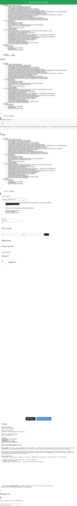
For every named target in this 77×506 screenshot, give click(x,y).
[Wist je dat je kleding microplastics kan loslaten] (20, 397)
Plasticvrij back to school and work (19, 31)
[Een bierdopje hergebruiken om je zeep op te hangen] (57, 411)
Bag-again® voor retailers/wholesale (19, 25)
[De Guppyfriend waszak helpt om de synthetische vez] (20, 380)
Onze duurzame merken (15, 22)
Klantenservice (8, 45)
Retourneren (12, 48)
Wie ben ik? (12, 21)
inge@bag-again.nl (8, 428)
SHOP (6, 44)
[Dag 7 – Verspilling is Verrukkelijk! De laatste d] (20, 274)
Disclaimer (5, 440)
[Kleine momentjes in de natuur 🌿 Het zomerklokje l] (20, 366)
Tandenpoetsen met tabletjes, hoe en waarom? (22, 38)
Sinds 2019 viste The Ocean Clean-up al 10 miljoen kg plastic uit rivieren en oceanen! (35, 14)
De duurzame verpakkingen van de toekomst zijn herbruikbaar (27, 18)
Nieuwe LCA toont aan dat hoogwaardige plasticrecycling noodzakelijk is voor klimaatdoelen (37, 11)
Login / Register (9, 116)
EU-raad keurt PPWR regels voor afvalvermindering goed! (26, 12)
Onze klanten (12, 28)
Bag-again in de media (15, 23)
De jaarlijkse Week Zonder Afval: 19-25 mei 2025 (24, 9)
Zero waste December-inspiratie (18, 43)
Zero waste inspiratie (10, 29)
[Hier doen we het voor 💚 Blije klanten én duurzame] (57, 337)
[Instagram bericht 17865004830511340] (20, 408)
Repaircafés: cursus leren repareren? (19, 7)
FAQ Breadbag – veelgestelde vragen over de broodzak (25, 24)
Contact (10, 46)
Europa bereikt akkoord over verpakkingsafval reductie (25, 17)
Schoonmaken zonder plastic (17, 33)
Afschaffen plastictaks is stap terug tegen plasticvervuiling (26, 10)
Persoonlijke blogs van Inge (17, 40)
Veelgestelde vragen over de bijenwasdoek (21, 39)
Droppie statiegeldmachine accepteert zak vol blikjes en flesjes (27, 13)
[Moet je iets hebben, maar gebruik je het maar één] (57, 304)
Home (6, 63)
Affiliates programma (8, 441)
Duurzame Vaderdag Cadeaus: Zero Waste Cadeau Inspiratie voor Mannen (31, 36)
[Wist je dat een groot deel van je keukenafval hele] (57, 351)
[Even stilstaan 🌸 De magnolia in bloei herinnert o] (57, 322)
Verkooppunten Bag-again (16, 27)
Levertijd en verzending (15, 47)
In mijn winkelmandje (12, 204)
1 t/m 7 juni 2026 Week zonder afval (19, 6)
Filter (46, 234)
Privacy (4, 438)
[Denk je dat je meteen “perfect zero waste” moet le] (20, 350)
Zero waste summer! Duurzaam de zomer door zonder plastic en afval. (30, 30)
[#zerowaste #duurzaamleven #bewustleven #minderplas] (20, 334)
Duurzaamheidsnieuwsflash (12, 5)
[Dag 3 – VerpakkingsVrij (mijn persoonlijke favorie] (20, 307)
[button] (6, 215)
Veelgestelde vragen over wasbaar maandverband (23, 37)
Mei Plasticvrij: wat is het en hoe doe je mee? (22, 35)
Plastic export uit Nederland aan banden (20, 16)
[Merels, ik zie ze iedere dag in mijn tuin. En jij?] (57, 363)
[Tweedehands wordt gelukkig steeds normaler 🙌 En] (20, 323)
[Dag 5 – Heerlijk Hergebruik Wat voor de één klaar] (20, 290)
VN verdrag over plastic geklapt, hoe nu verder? (23, 8)
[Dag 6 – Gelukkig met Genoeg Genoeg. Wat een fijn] (57, 273)
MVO (10, 26)
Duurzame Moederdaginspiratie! (18, 41)
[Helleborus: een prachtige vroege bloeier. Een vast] (57, 392)
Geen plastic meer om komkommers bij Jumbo (22, 15)
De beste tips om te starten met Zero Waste (21, 32)
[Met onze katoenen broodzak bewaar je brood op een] (57, 381)
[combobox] (12, 221)
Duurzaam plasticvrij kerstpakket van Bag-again (23, 42)
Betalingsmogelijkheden (15, 49)
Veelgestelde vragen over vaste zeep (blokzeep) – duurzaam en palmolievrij (32, 34)
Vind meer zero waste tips (10, 442)
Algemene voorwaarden (9, 439)
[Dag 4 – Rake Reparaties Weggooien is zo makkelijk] (57, 287)
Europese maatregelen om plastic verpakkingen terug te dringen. (28, 19)
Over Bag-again (9, 20)
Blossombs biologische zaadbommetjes (20, 208)
